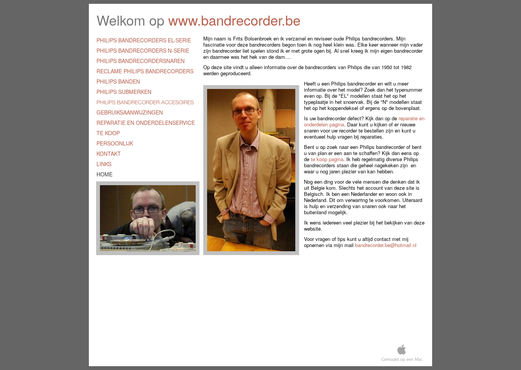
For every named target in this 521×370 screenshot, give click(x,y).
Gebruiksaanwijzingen (129, 112)
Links (103, 164)
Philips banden (118, 81)
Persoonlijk (114, 143)
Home (104, 174)
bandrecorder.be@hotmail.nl (385, 245)
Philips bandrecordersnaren (140, 61)
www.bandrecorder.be (234, 19)
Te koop (108, 133)
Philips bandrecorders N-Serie (142, 50)
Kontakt (108, 153)
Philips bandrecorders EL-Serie (143, 40)
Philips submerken (123, 91)
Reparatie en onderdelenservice (145, 122)
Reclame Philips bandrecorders (144, 71)
